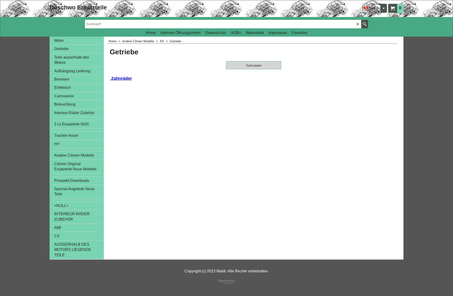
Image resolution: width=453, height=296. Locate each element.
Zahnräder (121, 78)
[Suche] (364, 24)
